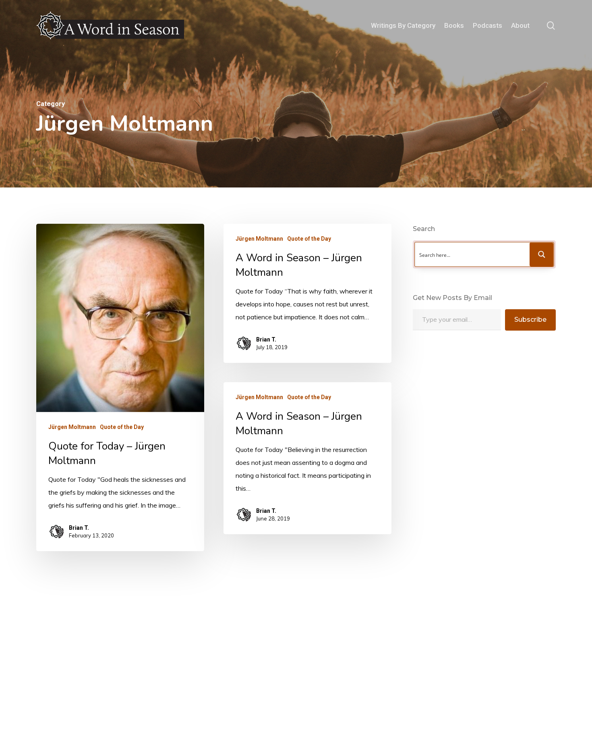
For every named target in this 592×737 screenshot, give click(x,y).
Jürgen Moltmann (72, 427)
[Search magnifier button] (542, 254)
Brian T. (79, 528)
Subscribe (530, 319)
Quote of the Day (122, 427)
